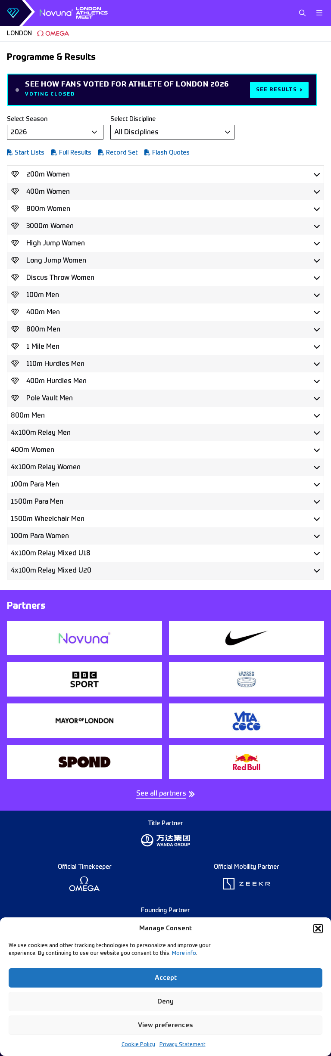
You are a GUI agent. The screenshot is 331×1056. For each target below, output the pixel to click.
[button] (318, 928)
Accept (166, 978)
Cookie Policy (138, 1044)
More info (184, 953)
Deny (165, 1001)
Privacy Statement (182, 1044)
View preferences (165, 1025)
